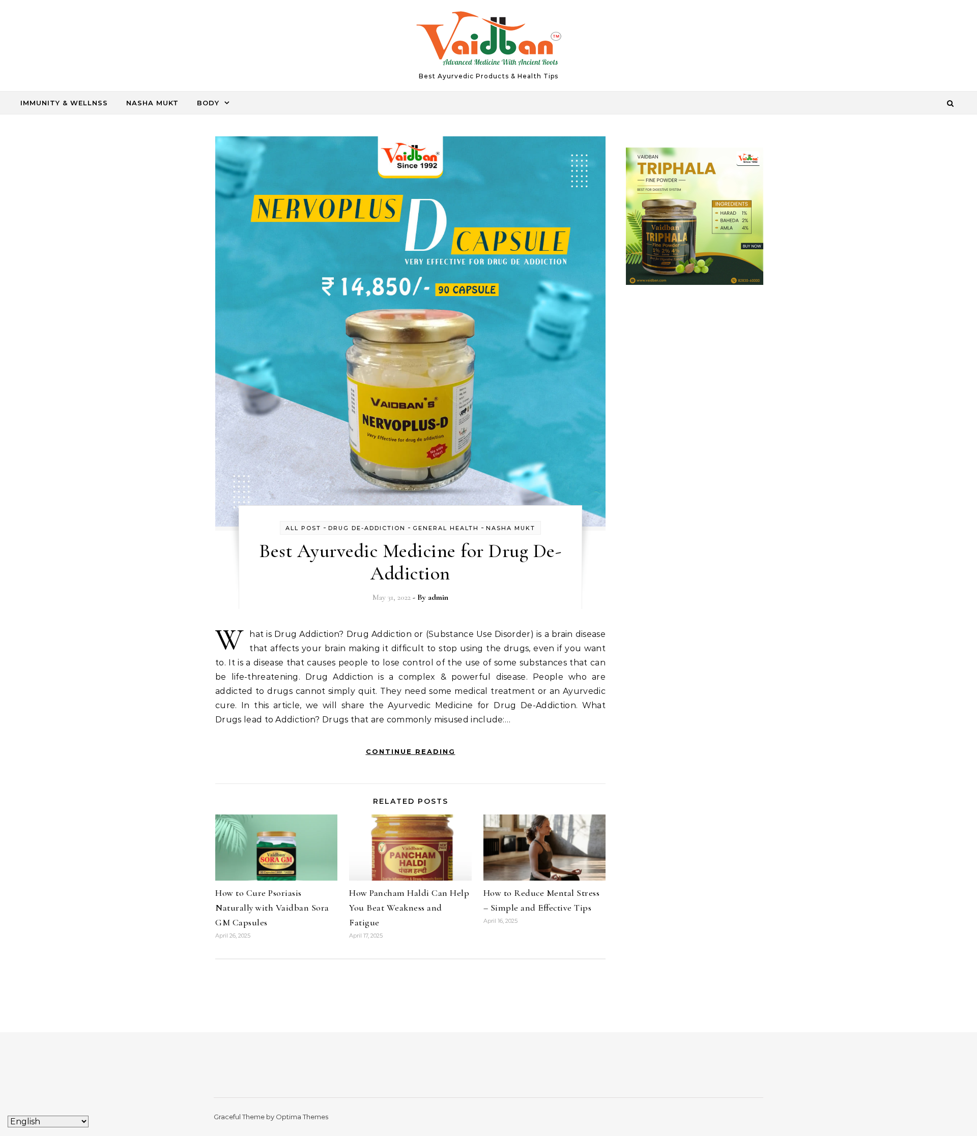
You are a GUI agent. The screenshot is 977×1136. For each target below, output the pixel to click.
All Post (303, 528)
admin (438, 597)
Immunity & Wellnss (64, 103)
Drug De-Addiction (367, 528)
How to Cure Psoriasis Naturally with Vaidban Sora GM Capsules (272, 907)
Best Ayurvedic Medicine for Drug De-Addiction (410, 562)
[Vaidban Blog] (489, 41)
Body (208, 103)
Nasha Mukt (152, 103)
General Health (446, 528)
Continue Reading (410, 751)
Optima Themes (302, 1117)
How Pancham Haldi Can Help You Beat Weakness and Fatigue (409, 907)
